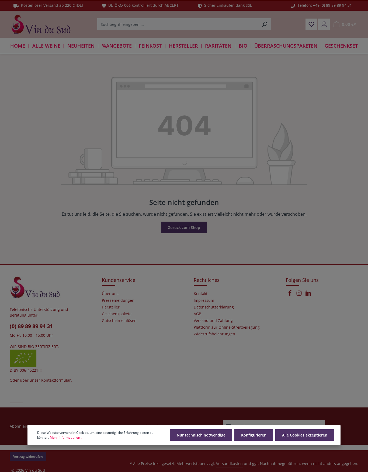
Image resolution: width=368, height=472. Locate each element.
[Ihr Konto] (324, 24)
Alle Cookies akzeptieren (304, 435)
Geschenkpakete (116, 314)
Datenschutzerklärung (214, 307)
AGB (197, 314)
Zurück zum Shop (184, 227)
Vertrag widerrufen (28, 456)
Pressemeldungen (118, 300)
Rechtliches (207, 280)
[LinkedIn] (308, 294)
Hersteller (111, 307)
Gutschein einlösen (119, 320)
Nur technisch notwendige (201, 435)
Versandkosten (229, 463)
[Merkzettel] (311, 24)
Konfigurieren (253, 435)
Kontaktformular (56, 380)
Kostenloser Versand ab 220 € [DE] (51, 5)
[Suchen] (264, 24)
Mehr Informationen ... (66, 437)
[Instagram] (299, 294)
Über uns (110, 294)
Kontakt (200, 294)
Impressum (204, 300)
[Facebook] (290, 294)
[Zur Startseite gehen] (41, 24)
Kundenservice (118, 280)
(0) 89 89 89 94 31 (31, 326)
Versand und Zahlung (213, 320)
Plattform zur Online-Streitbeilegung (227, 327)
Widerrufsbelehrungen (214, 334)
